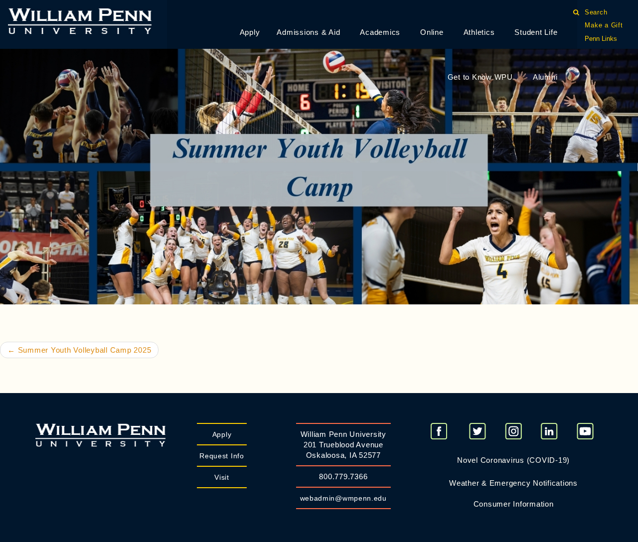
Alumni (545, 77)
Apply (250, 32)
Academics (380, 32)
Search (596, 12)
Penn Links (601, 38)
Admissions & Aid (308, 32)
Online (432, 32)
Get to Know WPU (480, 77)
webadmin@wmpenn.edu (343, 498)
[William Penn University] (79, 20)
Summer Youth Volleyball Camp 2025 (79, 350)
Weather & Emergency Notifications (513, 483)
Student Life (535, 32)
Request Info (221, 456)
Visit (221, 477)
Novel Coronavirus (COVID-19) (513, 460)
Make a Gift (604, 25)
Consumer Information (514, 504)
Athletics (479, 32)
